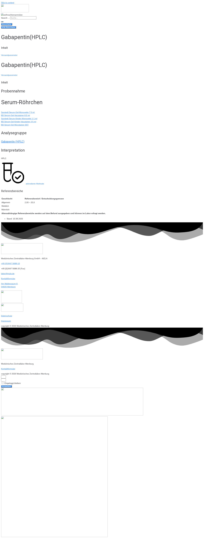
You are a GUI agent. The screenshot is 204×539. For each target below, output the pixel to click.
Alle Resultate (8, 27)
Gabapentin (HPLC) (12, 141)
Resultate (6, 24)
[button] (9, 55)
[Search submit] (2, 21)
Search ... (5, 18)
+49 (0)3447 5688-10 (10, 263)
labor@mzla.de (7, 273)
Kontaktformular (8, 278)
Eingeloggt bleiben (12, 383)
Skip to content (7, 3)
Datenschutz (6, 316)
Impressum (6, 321)
